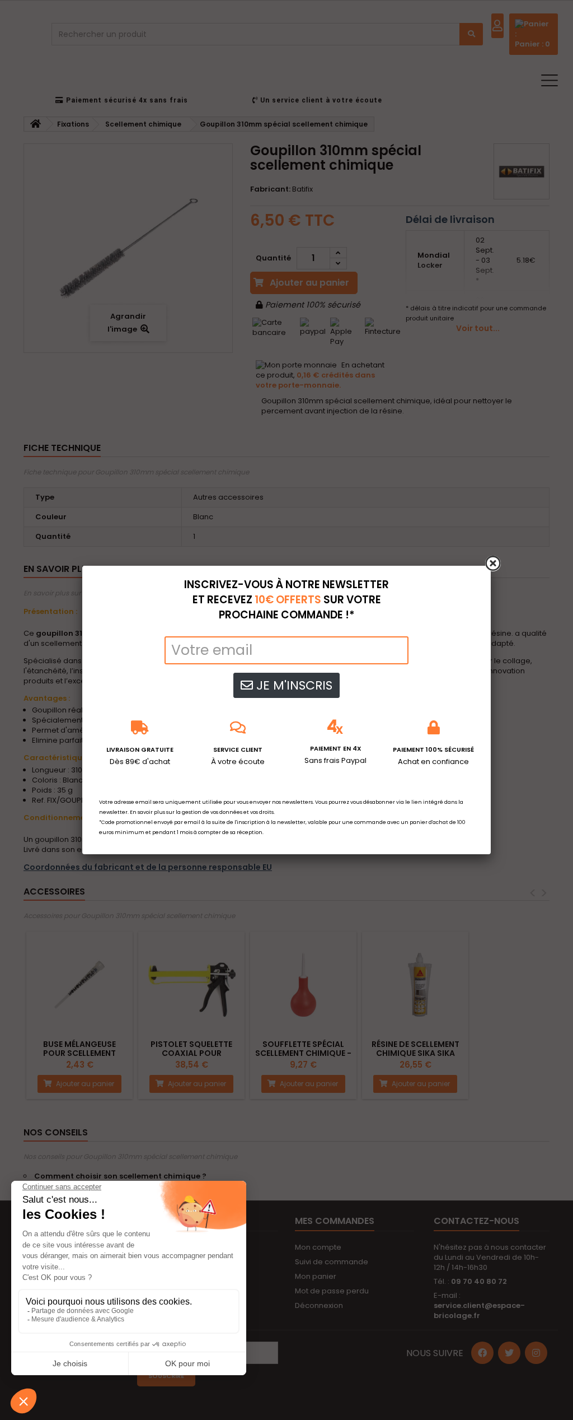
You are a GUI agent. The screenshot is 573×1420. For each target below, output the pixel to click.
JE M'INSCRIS (292, 685)
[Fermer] (493, 563)
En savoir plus (147, 812)
